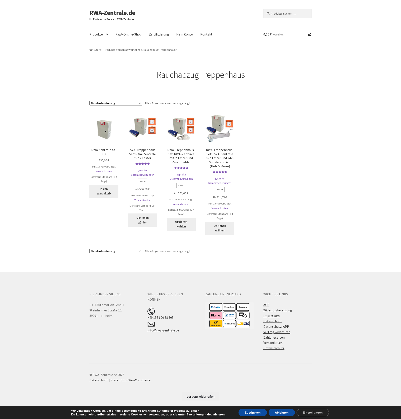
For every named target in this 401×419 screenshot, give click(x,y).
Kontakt (206, 34)
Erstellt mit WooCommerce (131, 380)
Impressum (271, 316)
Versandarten (273, 342)
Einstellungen (196, 414)
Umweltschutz (273, 348)
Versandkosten (104, 171)
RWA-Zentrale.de (112, 13)
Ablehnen (282, 412)
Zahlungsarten (274, 337)
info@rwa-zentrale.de (163, 330)
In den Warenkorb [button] (104, 191)
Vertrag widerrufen (276, 332)
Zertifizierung (159, 34)
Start (97, 50)
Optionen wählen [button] (142, 220)
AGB (266, 305)
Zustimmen (253, 412)
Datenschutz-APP (276, 326)
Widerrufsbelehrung (277, 310)
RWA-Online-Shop (128, 34)
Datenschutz (272, 321)
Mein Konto (184, 34)
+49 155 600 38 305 (160, 317)
